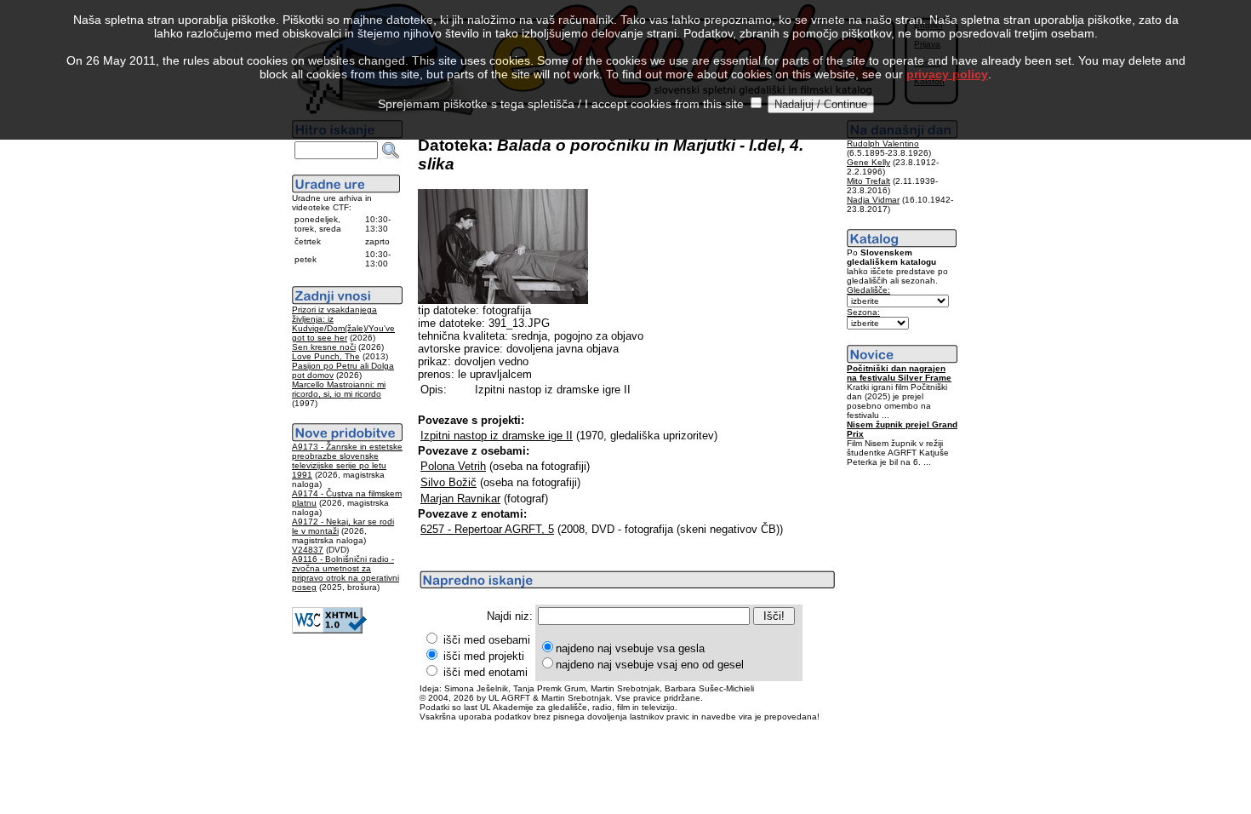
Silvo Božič (448, 482)
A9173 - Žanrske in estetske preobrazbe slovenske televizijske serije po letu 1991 (347, 460)
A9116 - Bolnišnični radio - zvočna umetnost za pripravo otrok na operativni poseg (345, 573)
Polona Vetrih (453, 466)
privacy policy (947, 74)
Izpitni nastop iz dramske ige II (496, 435)
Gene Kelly (868, 162)
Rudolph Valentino (883, 143)
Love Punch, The (326, 356)
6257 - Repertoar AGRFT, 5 (487, 529)
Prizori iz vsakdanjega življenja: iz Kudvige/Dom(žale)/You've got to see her (343, 323)
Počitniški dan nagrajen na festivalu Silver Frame (899, 373)
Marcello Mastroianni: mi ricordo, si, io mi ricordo (339, 389)
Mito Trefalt (868, 181)
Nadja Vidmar (873, 199)
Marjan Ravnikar (460, 498)
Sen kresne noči (324, 347)
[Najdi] (390, 150)
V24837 (307, 549)
